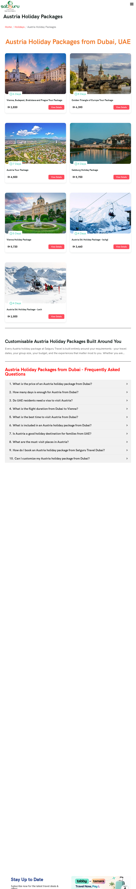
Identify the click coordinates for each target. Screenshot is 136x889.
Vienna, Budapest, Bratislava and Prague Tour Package (34, 100)
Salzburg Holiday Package (85, 170)
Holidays (20, 27)
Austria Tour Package (17, 170)
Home (8, 27)
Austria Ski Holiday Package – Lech (24, 309)
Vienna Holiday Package (19, 239)
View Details (56, 107)
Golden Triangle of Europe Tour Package (92, 100)
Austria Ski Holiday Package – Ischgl (90, 239)
